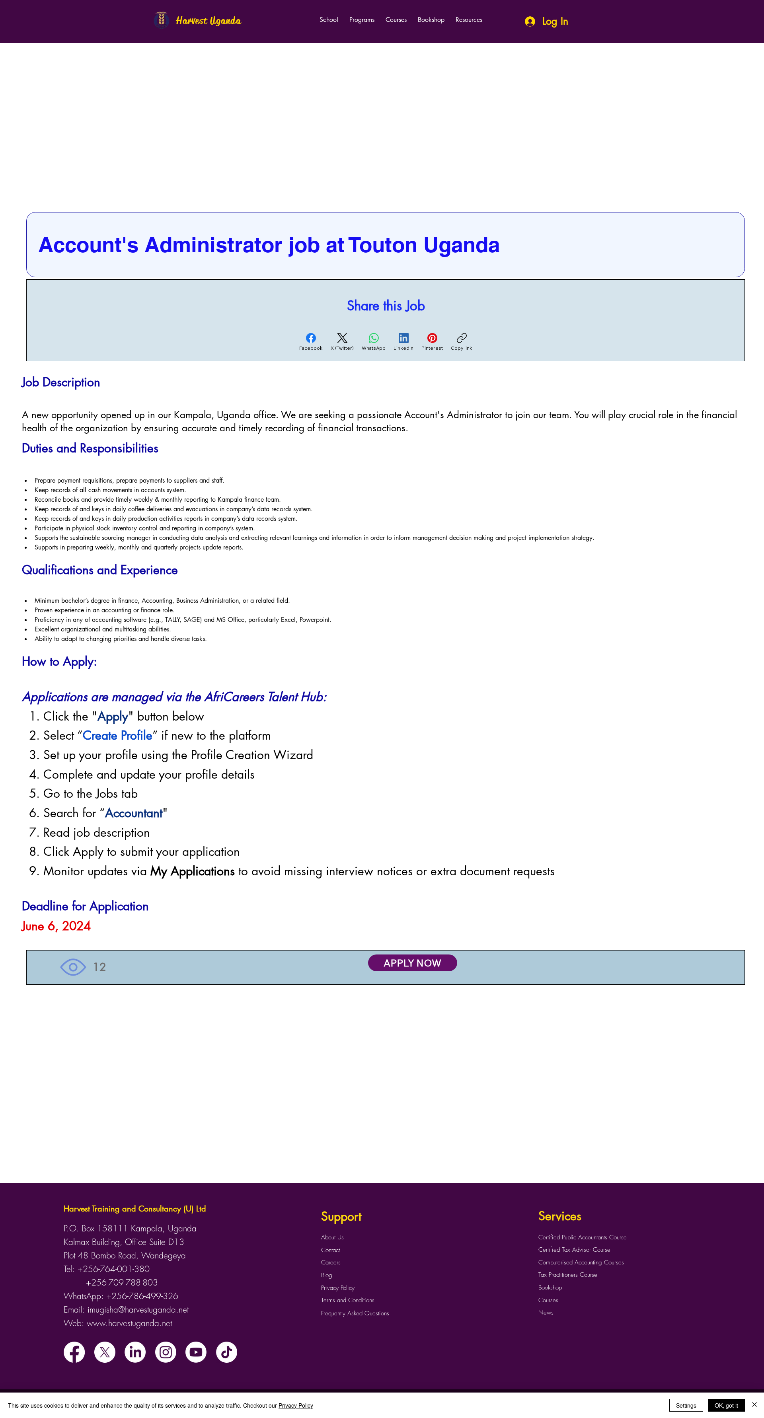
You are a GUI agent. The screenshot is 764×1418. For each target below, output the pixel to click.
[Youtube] (196, 1352)
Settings (686, 1405)
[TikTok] (226, 1352)
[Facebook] (74, 1352)
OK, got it (726, 1405)
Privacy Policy (296, 1405)
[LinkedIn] (135, 1352)
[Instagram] (165, 1352)
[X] (104, 1352)
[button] (361, 20)
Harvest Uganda (208, 20)
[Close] (754, 1405)
